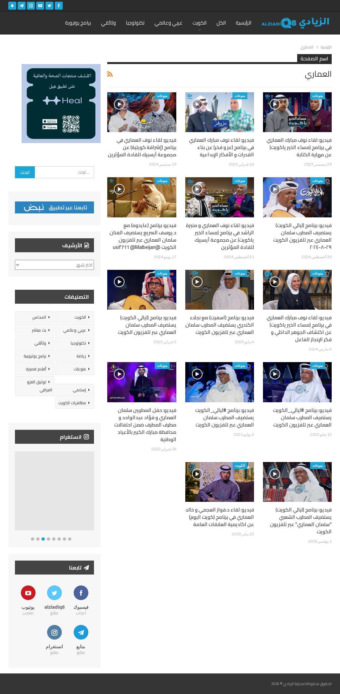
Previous (16, 492)
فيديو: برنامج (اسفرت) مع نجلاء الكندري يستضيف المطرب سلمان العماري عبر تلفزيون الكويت (219, 325)
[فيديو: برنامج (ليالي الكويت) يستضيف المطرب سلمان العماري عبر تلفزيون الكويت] (141, 290)
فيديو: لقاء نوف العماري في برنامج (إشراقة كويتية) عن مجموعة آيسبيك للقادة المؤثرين (142, 147)
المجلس (39, 317)
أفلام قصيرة (36, 369)
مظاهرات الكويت (72, 403)
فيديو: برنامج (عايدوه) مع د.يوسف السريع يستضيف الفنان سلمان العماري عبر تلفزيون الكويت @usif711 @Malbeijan (143, 236)
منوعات (317, 95)
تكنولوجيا (135, 23)
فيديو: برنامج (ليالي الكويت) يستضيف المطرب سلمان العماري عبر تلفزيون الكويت (147, 325)
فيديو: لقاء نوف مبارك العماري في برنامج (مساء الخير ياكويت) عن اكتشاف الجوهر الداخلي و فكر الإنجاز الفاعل (299, 328)
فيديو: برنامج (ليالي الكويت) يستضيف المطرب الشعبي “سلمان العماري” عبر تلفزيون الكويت (301, 520)
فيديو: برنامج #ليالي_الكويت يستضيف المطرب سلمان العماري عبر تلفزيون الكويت (302, 417)
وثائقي (108, 23)
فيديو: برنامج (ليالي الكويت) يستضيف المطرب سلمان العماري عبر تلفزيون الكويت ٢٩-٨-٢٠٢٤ (302, 236)
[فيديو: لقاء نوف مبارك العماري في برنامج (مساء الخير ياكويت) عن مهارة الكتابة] (297, 112)
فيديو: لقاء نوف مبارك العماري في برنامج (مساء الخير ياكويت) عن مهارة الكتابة (299, 147)
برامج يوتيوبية (35, 356)
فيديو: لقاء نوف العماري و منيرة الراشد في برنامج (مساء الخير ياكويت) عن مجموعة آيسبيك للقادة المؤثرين (220, 236)
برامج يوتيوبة (78, 23)
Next (92, 492)
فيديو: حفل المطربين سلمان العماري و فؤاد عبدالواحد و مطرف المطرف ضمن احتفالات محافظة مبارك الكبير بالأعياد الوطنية (145, 424)
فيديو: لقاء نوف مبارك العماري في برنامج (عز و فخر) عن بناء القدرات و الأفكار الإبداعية (221, 147)
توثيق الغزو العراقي (39, 386)
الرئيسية (243, 23)
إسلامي (79, 390)
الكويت (200, 23)
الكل (221, 23)
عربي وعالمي (168, 23)
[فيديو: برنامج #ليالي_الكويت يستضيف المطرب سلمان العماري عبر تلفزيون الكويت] (297, 382)
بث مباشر (39, 330)
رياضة (81, 356)
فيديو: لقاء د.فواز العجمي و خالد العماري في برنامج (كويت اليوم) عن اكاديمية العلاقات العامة (219, 517)
